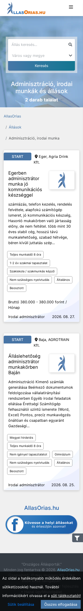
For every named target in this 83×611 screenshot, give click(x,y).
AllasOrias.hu (68, 569)
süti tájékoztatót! (66, 595)
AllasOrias (12, 116)
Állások (15, 127)
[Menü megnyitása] (71, 7)
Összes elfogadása (60, 604)
